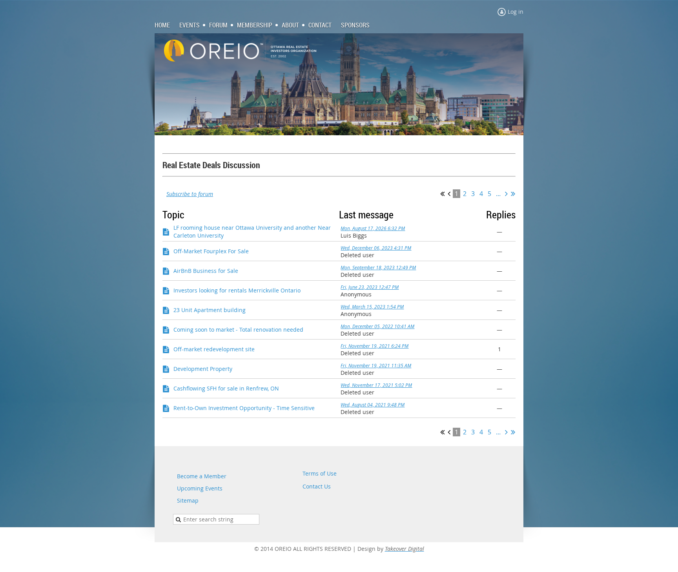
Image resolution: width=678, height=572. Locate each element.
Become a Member (201, 476)
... (498, 193)
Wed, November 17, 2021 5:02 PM (376, 385)
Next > (506, 194)
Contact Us (317, 486)
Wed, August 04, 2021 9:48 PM (373, 404)
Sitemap (188, 500)
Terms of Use (320, 473)
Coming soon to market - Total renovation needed (238, 329)
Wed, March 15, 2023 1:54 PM (372, 306)
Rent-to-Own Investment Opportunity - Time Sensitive (244, 408)
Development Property (202, 368)
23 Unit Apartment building (209, 310)
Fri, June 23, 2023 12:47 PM (370, 287)
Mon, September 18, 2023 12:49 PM (378, 267)
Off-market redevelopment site (214, 349)
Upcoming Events (199, 488)
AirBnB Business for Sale (205, 270)
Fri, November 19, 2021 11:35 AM (376, 365)
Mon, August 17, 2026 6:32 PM (373, 228)
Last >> (513, 194)
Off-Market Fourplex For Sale (211, 251)
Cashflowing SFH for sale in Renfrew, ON (226, 388)
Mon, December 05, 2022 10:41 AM (377, 326)
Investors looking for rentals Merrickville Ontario (237, 290)
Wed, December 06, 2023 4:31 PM (376, 248)
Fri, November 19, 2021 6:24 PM (374, 346)
